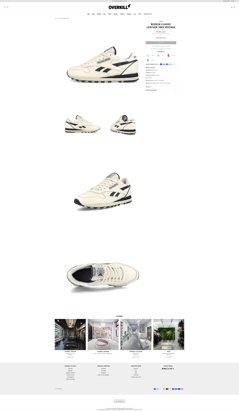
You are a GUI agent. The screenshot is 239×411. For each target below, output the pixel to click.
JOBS (136, 373)
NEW (88, 14)
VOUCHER (136, 375)
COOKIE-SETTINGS (70, 379)
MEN (93, 14)
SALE (135, 14)
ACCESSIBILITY (70, 377)
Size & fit (148, 87)
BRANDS (129, 14)
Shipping (160, 33)
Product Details (150, 67)
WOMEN (99, 14)
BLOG (139, 14)
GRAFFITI (122, 14)
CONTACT (136, 368)
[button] (158, 64)
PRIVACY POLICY (70, 375)
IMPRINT (70, 371)
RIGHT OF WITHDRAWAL (103, 375)
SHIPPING (103, 368)
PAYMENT (103, 373)
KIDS (104, 14)
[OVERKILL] (119, 7)
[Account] (232, 7)
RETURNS (103, 371)
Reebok (161, 21)
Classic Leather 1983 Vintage (63, 18)
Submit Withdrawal (119, 401)
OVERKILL (60, 388)
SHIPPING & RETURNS (151, 90)
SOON (109, 14)
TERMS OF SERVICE (70, 373)
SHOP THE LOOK (148, 14)
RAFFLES (116, 14)
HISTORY (70, 368)
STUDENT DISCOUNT (136, 377)
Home (56, 18)
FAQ (136, 371)
